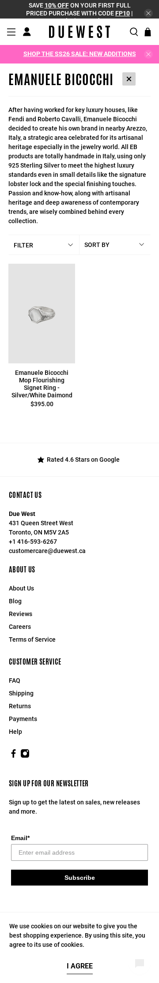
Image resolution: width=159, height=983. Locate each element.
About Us (21, 588)
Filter (23, 245)
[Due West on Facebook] (13, 755)
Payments (23, 718)
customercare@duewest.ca (47, 550)
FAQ (14, 680)
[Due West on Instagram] (25, 755)
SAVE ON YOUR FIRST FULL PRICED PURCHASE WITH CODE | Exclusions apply (79, 13)
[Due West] (79, 32)
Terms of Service (32, 639)
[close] (148, 13)
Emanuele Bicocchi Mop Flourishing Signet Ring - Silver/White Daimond (41, 383)
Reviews (20, 613)
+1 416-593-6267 (33, 541)
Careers (20, 626)
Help (15, 731)
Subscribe (79, 877)
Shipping (21, 693)
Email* (20, 837)
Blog (15, 601)
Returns (20, 706)
